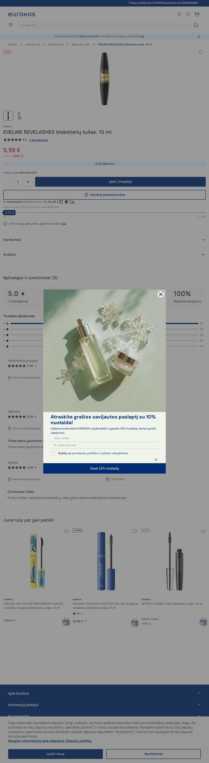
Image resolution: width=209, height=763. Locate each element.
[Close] (161, 294)
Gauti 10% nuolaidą (104, 468)
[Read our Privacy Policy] (155, 459)
